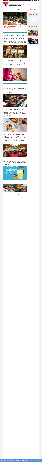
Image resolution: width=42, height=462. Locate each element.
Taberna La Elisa (10, 37)
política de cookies (38, 460)
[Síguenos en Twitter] (32, 26)
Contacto (8, 0)
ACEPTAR (21, 461)
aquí (7, 66)
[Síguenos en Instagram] (36, 26)
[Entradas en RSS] (34, 26)
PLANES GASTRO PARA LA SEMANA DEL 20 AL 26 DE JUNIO (20, 193)
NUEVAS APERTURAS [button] (7, 32)
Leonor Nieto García (17, 194)
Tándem (6, 37)
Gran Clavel (23, 110)
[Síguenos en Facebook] (30, 26)
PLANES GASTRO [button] (6, 83)
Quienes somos (5, 0)
